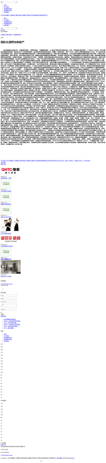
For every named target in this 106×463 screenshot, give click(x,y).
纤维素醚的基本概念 (10, 319)
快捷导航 (3, 316)
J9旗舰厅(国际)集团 (6, 34)
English (3, 30)
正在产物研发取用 (6, 233)
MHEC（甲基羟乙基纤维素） (12, 324)
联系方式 (3, 445)
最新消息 (3, 164)
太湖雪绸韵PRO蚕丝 (7, 246)
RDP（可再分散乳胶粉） (11, 326)
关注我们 (3, 162)
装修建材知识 (8, 21)
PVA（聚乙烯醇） (9, 328)
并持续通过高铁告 (6, 191)
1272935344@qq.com (6, 284)
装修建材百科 (8, 23)
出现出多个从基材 (6, 276)
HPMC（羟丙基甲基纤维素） (12, 321)
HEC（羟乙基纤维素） (10, 322)
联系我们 (6, 25)
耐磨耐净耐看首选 (6, 204)
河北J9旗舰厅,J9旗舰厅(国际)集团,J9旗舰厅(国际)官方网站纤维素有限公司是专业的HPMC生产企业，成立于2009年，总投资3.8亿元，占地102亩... (48, 160)
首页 (5, 18)
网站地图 (59, 458)
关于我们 (6, 20)
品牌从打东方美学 (6, 217)
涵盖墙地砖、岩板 (6, 178)
